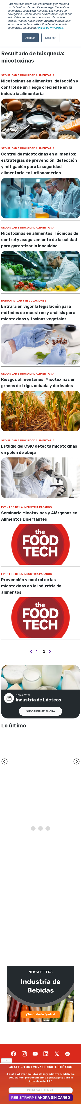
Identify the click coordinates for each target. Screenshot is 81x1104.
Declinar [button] (50, 37)
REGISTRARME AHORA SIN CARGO (40, 1097)
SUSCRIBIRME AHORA (40, 711)
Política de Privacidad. (50, 27)
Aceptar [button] (30, 37)
